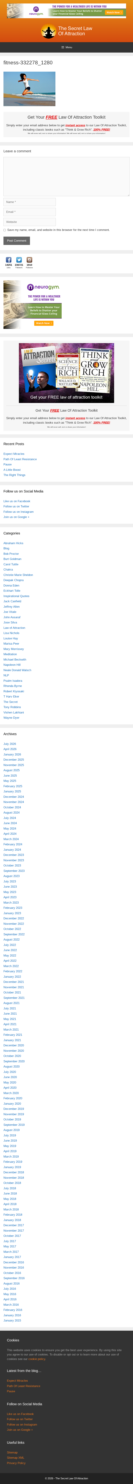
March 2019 (11, 1156)
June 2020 (10, 1077)
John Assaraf (11, 617)
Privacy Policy (16, 1463)
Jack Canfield (12, 601)
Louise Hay (10, 638)
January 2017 (12, 1257)
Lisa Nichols (11, 633)
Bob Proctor (11, 553)
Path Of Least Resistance (20, 459)
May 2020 (9, 1082)
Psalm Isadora (12, 680)
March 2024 (11, 839)
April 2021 (9, 1024)
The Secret (10, 702)
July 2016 (9, 1288)
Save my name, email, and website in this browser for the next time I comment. (58, 230)
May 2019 (9, 1146)
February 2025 (12, 786)
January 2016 (12, 1315)
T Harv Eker (11, 696)
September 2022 (14, 934)
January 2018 (12, 1220)
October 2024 (12, 807)
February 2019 (12, 1161)
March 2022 (11, 966)
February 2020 (12, 1098)
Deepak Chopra (13, 580)
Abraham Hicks (13, 543)
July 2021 (9, 1008)
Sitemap (12, 1452)
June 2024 (10, 823)
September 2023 (14, 871)
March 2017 (11, 1251)
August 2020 (11, 1066)
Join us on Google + (16, 517)
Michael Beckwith (14, 659)
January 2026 (12, 754)
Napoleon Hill (12, 664)
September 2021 (14, 998)
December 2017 (13, 1225)
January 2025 (12, 791)
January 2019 (12, 1167)
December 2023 (13, 855)
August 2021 (11, 1003)
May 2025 (9, 781)
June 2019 (10, 1140)
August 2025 (11, 770)
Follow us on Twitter (16, 506)
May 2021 (9, 1019)
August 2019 (11, 1130)
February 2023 (12, 907)
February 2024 (12, 844)
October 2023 (12, 865)
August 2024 (11, 812)
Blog (6, 548)
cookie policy (36, 1359)
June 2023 (10, 886)
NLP (6, 675)
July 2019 (9, 1135)
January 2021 (12, 1040)
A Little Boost (12, 469)
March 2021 (11, 1029)
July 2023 (9, 881)
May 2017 (9, 1246)
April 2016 (9, 1299)
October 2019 (12, 1119)
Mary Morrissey (13, 649)
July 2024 (9, 818)
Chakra (8, 569)
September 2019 (14, 1124)
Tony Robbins (12, 707)
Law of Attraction (14, 628)
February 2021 (12, 1034)
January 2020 (12, 1103)
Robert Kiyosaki (13, 691)
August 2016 (11, 1283)
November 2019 (13, 1114)
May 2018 (9, 1199)
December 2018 (13, 1172)
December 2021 (13, 982)
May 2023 (9, 892)
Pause (7, 464)
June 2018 (10, 1193)
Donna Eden (11, 585)
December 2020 (13, 1045)
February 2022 (12, 971)
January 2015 (12, 1320)
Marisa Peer (11, 643)
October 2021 (12, 992)
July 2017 (9, 1241)
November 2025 (13, 765)
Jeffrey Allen (11, 606)
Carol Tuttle (10, 564)
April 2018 (9, 1204)
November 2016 (13, 1267)
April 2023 (9, 897)
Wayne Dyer (11, 717)
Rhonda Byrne (12, 686)
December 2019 (13, 1109)
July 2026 (9, 744)
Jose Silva (10, 622)
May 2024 (9, 828)
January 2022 (12, 976)
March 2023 (11, 902)
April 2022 (9, 960)
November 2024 (13, 802)
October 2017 (12, 1236)
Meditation (10, 654)
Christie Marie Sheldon (18, 575)
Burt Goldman (12, 559)
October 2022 (12, 929)
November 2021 (13, 987)
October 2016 (12, 1273)
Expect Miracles (13, 454)
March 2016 (11, 1304)
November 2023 (13, 860)
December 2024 (13, 796)
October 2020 (12, 1056)
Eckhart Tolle (11, 590)
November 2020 (13, 1050)
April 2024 (9, 833)
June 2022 (10, 950)
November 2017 (13, 1230)
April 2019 (9, 1151)
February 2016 (12, 1310)
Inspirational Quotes (16, 596)
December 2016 (13, 1262)
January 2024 (12, 849)
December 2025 (13, 759)
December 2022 (13, 918)
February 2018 (12, 1214)
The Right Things (14, 475)
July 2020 (9, 1072)
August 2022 (11, 939)
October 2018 (12, 1183)
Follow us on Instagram (18, 511)
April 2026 (9, 749)
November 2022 (13, 923)
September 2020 (14, 1061)
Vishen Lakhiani (13, 712)
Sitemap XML (15, 1457)
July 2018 (9, 1188)
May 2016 (9, 1294)
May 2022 (9, 955)
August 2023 (11, 876)
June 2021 (10, 1013)
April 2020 (9, 1087)
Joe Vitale (9, 612)
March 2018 (11, 1209)
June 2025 (10, 775)
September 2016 (14, 1278)
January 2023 (12, 913)
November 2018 (13, 1177)
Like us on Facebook (16, 501)
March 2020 (11, 1093)
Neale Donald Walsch (17, 670)
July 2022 (9, 945)
